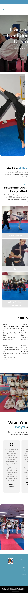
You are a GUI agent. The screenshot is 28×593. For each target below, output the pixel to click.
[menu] (25, 4)
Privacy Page (15, 591)
